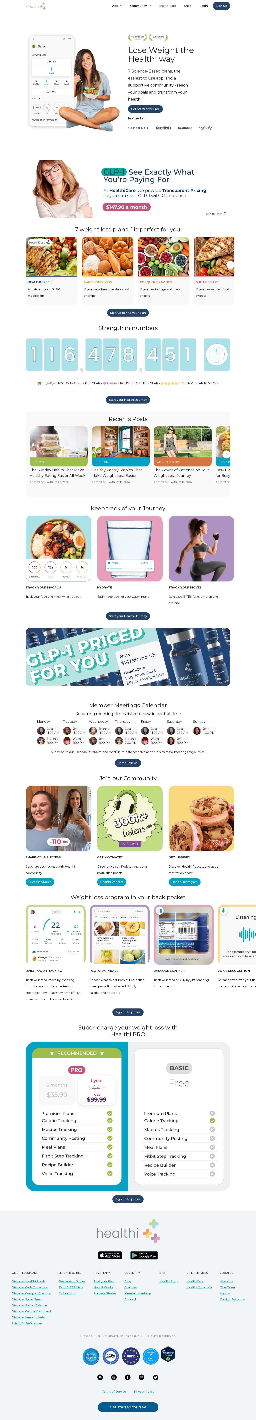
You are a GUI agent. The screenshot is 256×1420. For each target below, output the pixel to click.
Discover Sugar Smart (27, 1299)
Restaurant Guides (72, 1281)
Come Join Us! (128, 763)
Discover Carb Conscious (30, 1287)
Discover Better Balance (29, 1305)
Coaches (130, 1287)
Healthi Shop (168, 1281)
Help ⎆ (225, 1293)
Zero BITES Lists (71, 1287)
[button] (117, 6)
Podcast (130, 1299)
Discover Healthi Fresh (28, 1281)
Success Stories (40, 882)
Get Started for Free (145, 109)
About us (226, 1281)
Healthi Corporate (199, 1287)
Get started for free (128, 1407)
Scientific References (27, 1323)
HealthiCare (195, 1281)
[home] (36, 6)
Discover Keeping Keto (28, 1317)
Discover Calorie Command (31, 1311)
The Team (227, 1287)
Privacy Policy (144, 1391)
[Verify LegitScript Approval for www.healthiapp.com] (168, 1354)
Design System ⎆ (232, 1299)
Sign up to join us (128, 1012)
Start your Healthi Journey (128, 400)
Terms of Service (114, 1391)
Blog (127, 1281)
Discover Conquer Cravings (31, 1293)
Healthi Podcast (111, 882)
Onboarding (67, 1293)
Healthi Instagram (185, 882)
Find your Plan (104, 1281)
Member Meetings (137, 1293)
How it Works (103, 1287)
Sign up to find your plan (128, 313)
